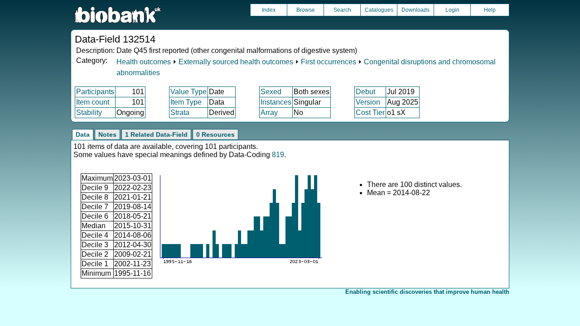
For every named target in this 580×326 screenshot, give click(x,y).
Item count (92, 102)
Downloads (415, 10)
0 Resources (215, 134)
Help (490, 10)
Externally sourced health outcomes (236, 62)
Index (269, 10)
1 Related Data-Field (156, 134)
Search (342, 10)
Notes (107, 134)
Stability (89, 112)
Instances (276, 102)
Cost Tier (370, 112)
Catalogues (379, 10)
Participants (95, 92)
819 (278, 154)
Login (452, 10)
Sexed (271, 92)
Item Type (186, 102)
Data (83, 134)
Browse (305, 10)
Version (368, 102)
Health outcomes (143, 62)
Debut (365, 92)
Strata (179, 112)
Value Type (188, 92)
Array (269, 112)
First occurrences (328, 62)
